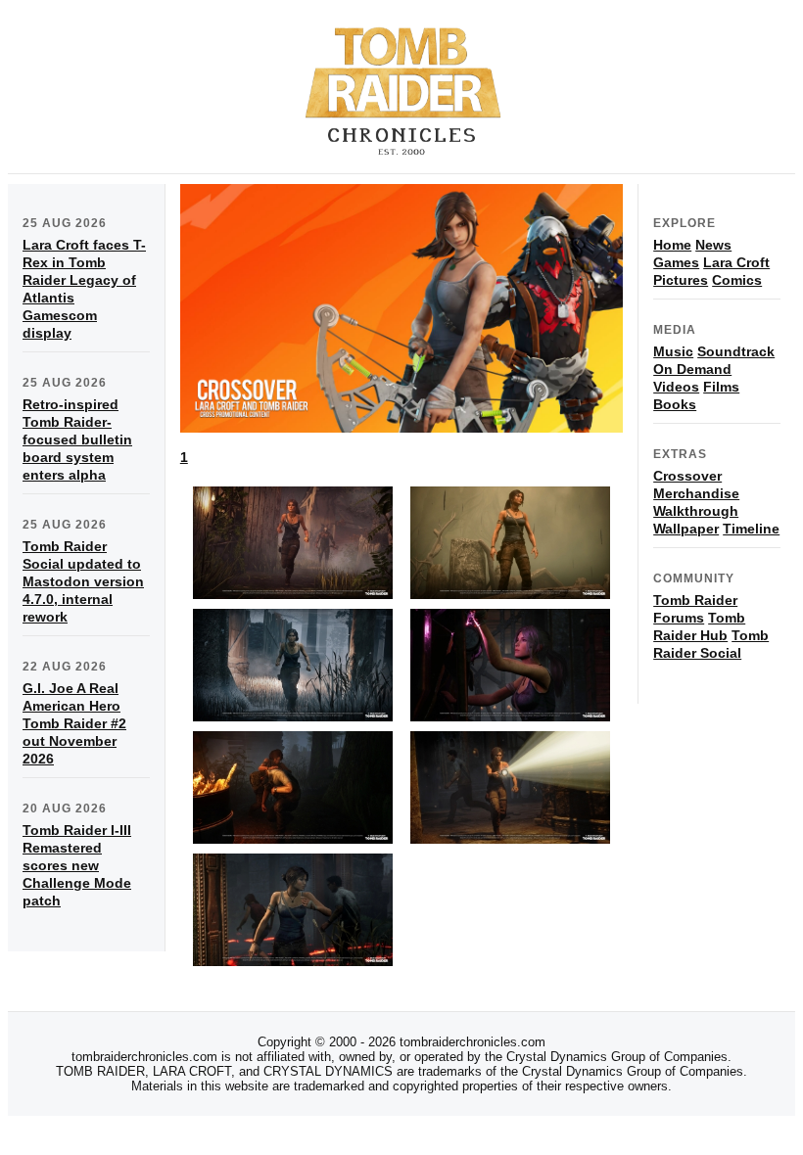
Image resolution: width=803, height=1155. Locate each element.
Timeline (751, 528)
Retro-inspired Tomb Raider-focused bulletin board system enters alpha (77, 439)
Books (674, 404)
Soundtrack (736, 351)
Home (672, 245)
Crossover (687, 476)
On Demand (692, 369)
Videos (676, 386)
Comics (737, 280)
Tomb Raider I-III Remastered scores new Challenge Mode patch (77, 865)
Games (676, 262)
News (713, 245)
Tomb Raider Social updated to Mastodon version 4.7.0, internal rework (83, 581)
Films (721, 386)
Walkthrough (695, 511)
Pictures (680, 280)
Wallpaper (686, 528)
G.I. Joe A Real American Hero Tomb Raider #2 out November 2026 (74, 723)
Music (673, 351)
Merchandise (696, 493)
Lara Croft (736, 262)
